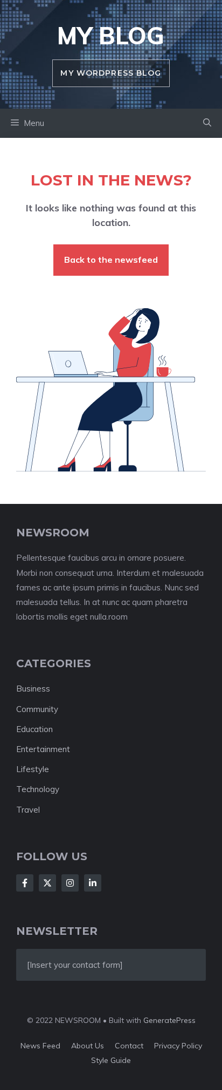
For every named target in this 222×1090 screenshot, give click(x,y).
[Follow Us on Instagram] (70, 883)
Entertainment (43, 749)
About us (87, 1046)
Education (34, 729)
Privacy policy (178, 1046)
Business (33, 688)
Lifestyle (32, 769)
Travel (28, 810)
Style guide (111, 1060)
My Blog (110, 35)
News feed (40, 1046)
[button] (207, 123)
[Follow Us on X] (47, 883)
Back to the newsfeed (111, 259)
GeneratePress (169, 1020)
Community (37, 709)
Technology (37, 789)
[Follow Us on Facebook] (24, 883)
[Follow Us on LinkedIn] (92, 883)
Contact (129, 1046)
